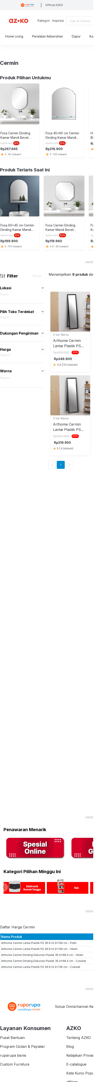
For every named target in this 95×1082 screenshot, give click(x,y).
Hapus (4, 294)
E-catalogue (76, 1064)
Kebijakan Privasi (80, 1055)
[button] (42, 288)
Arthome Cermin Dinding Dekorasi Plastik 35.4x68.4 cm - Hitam (42, 955)
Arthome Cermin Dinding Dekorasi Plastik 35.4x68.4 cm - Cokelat (43, 961)
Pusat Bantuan (12, 1037)
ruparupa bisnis (13, 1055)
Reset (37, 276)
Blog (70, 1046)
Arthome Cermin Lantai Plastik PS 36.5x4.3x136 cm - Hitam (39, 949)
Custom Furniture (14, 1064)
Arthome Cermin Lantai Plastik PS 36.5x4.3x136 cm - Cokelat (40, 967)
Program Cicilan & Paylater (22, 1046)
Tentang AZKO (78, 1037)
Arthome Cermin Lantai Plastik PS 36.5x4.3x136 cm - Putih (38, 943)
